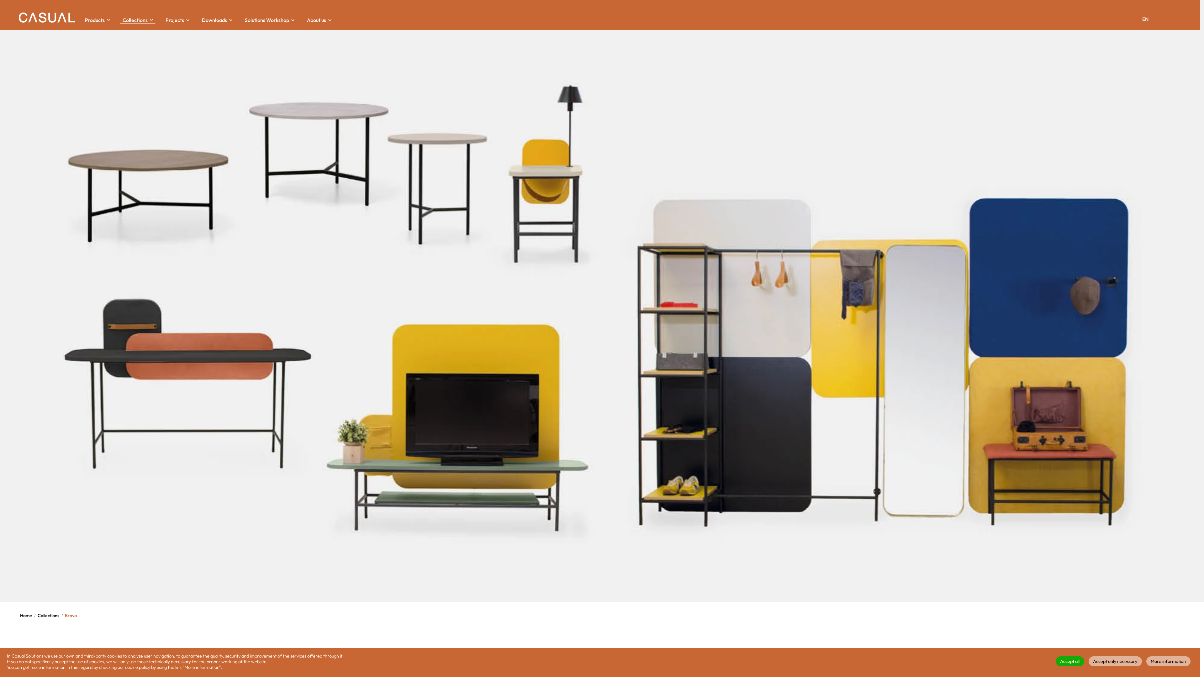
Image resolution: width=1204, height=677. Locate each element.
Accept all (1070, 661)
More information (1168, 661)
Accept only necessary (1115, 661)
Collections (48, 615)
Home (26, 615)
